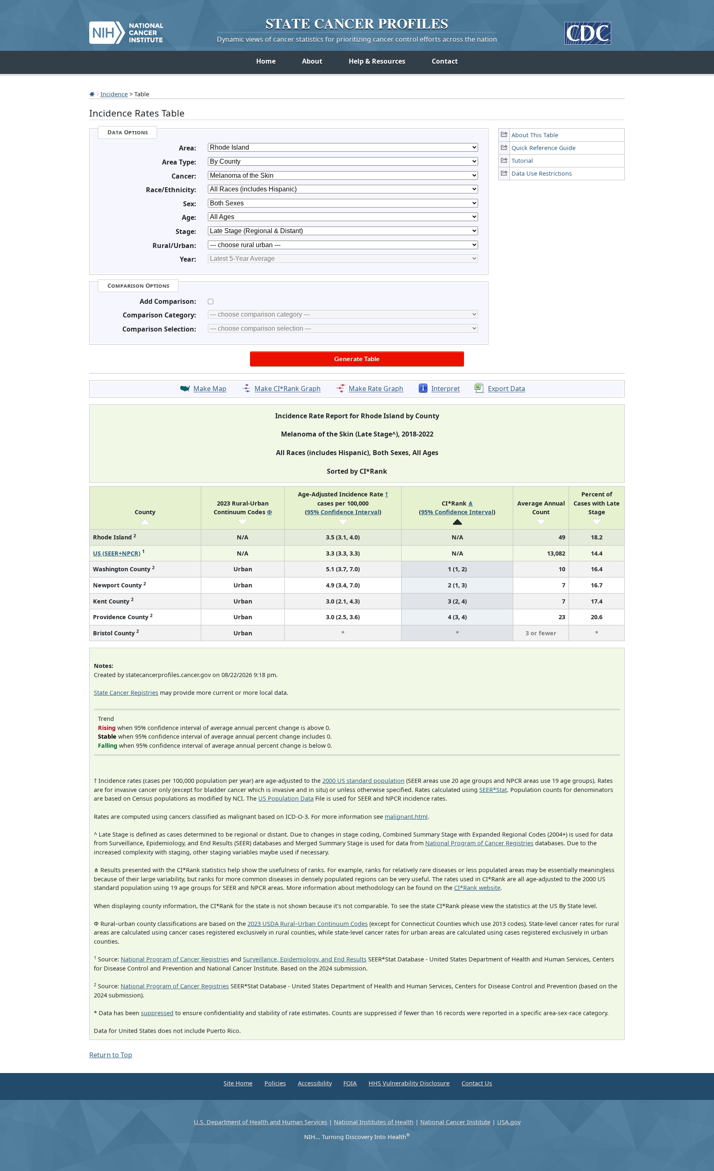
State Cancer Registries (126, 692)
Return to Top (110, 1054)
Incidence (114, 94)
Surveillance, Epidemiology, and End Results (305, 959)
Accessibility (315, 1083)
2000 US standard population (363, 781)
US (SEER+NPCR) (116, 553)
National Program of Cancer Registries (479, 843)
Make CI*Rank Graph (288, 389)
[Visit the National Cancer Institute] (126, 29)
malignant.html (406, 816)
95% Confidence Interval (343, 512)
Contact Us (477, 1083)
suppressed (157, 1013)
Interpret (445, 389)
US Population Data (286, 798)
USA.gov (509, 1122)
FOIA (350, 1083)
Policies (275, 1083)
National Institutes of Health (374, 1122)
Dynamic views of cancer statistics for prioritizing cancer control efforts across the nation (357, 39)
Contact (445, 61)
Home (266, 61)
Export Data (506, 389)
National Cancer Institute (455, 1122)
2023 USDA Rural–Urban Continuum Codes (308, 924)
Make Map (209, 389)
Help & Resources (377, 61)
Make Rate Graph (376, 389)
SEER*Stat (493, 790)
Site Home (238, 1083)
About (312, 61)
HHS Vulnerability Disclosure (409, 1083)
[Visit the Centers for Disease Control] (588, 30)
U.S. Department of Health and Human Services (260, 1122)
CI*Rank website (477, 888)
